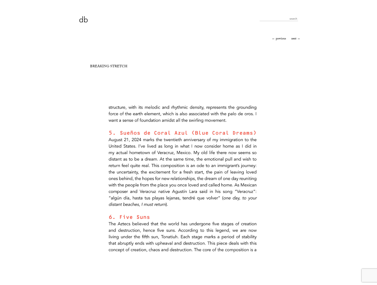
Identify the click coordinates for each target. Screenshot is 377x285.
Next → (295, 39)
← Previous (279, 39)
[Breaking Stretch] (182, 270)
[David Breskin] (83, 19)
